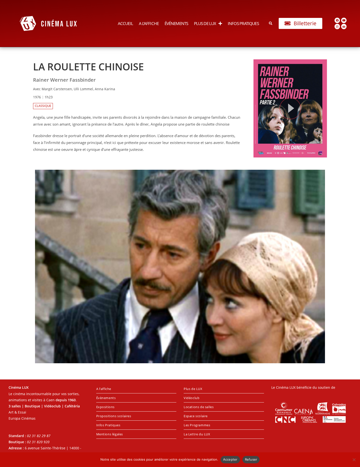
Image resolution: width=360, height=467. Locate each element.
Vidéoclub (191, 398)
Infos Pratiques (243, 23)
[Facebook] (337, 20)
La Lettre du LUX (197, 434)
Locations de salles (199, 407)
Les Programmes (197, 425)
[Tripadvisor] (344, 26)
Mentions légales (109, 434)
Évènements (106, 398)
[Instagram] (337, 26)
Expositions (105, 407)
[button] (271, 23)
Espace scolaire (196, 416)
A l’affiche (149, 23)
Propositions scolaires (113, 416)
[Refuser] (353, 459)
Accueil (125, 23)
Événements (176, 23)
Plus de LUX (205, 23)
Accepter (230, 459)
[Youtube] (344, 20)
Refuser (251, 459)
